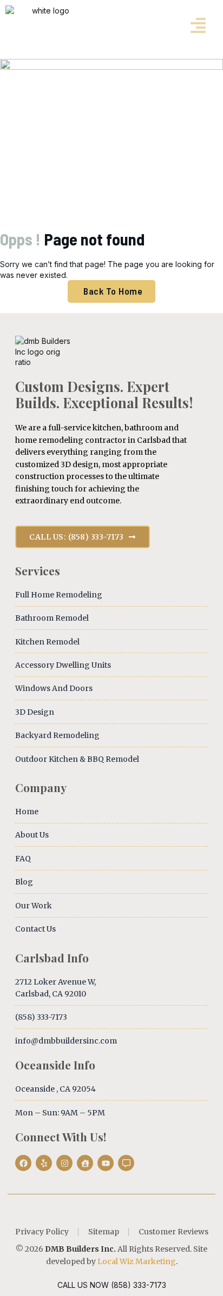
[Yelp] (44, 1163)
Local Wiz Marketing (136, 1261)
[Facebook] (23, 1163)
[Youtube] (105, 1163)
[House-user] (85, 1163)
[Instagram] (64, 1163)
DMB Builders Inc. (80, 1249)
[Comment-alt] (126, 1163)
